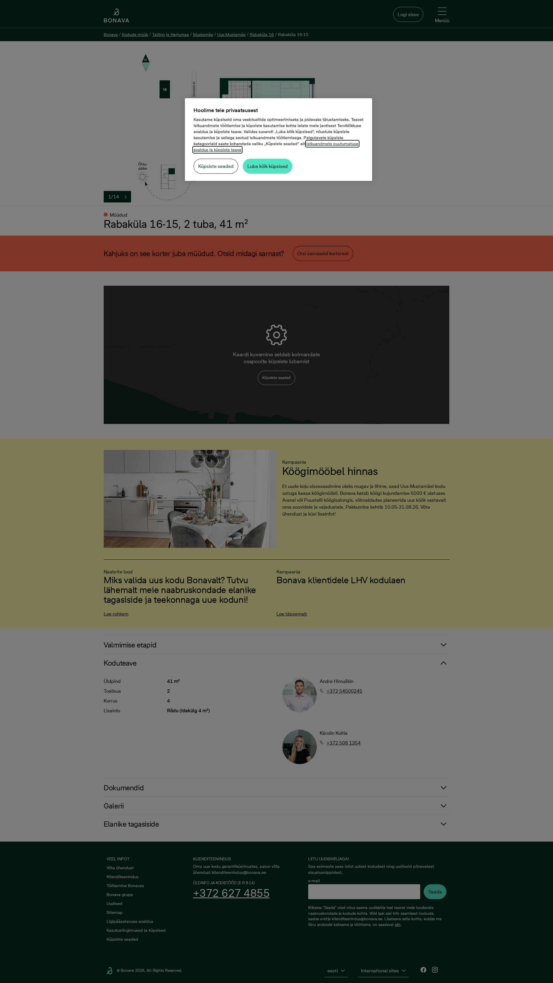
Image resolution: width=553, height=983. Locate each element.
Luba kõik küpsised (267, 166)
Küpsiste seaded (216, 166)
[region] (278, 139)
